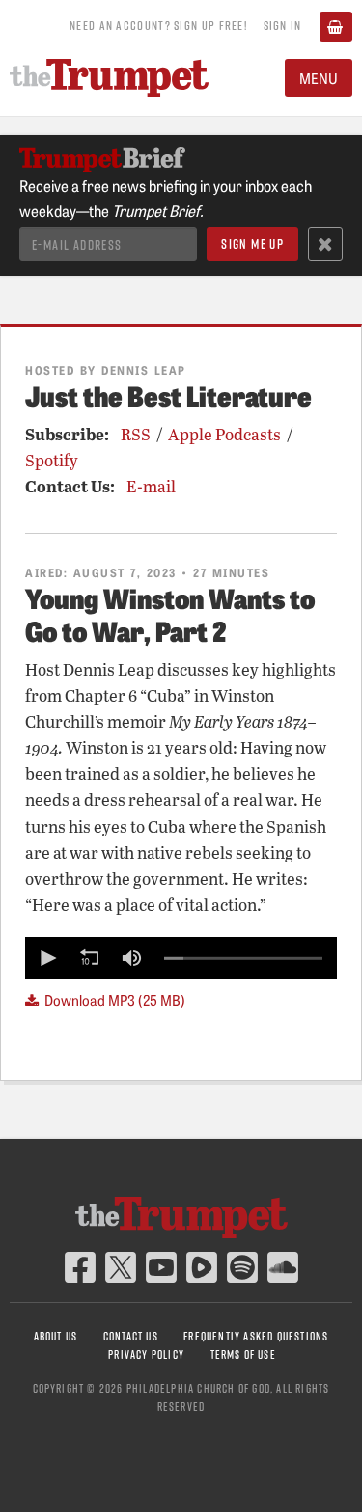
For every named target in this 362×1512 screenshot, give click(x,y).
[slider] (243, 958)
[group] (131, 958)
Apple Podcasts (224, 434)
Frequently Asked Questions (255, 1336)
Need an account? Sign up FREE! (158, 25)
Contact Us (130, 1336)
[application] (181, 958)
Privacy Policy (146, 1354)
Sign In (283, 25)
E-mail (151, 486)
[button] (46, 958)
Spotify (51, 460)
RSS (136, 434)
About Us (56, 1336)
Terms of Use (243, 1354)
